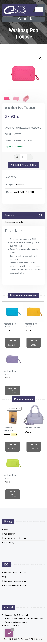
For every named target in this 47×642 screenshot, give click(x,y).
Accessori (20, 185)
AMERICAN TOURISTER (24, 192)
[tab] (23, 215)
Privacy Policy (8, 542)
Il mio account (8, 534)
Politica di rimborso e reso (14, 585)
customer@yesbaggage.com (14, 622)
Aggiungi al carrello (23, 165)
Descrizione (10, 215)
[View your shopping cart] (25, 19)
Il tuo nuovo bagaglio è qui (14, 538)
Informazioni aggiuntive (14, 222)
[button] (40, 58)
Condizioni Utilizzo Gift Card (14, 573)
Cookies (5, 530)
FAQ (4, 577)
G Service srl (22, 615)
